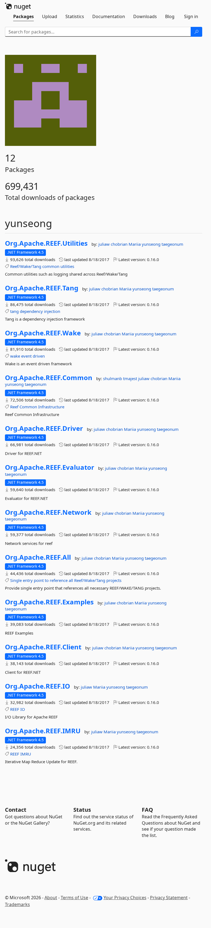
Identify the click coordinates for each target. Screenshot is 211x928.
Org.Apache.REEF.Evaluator (49, 467)
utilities (67, 266)
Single (16, 580)
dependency (31, 311)
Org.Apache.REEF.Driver (44, 428)
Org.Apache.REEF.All (38, 557)
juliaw (104, 244)
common (50, 266)
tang (14, 311)
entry (28, 580)
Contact (15, 809)
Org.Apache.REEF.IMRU (42, 731)
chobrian (120, 244)
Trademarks (17, 904)
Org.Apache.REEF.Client (43, 647)
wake (15, 356)
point (39, 580)
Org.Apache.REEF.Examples (49, 602)
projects (113, 580)
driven (39, 356)
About (51, 898)
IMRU (25, 754)
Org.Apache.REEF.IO (37, 686)
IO (22, 709)
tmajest (130, 378)
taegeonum (172, 244)
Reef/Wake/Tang (25, 266)
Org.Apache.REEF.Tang (41, 288)
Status (82, 809)
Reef (14, 406)
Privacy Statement (169, 898)
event (26, 356)
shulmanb (113, 378)
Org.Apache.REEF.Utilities (46, 243)
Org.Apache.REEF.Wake (43, 333)
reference (59, 580)
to (47, 580)
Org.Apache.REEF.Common (48, 378)
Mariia (135, 244)
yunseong (152, 244)
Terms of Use (74, 898)
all (71, 580)
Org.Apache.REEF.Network (48, 512)
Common (28, 406)
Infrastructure (51, 406)
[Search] (196, 32)
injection (52, 311)
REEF (14, 709)
